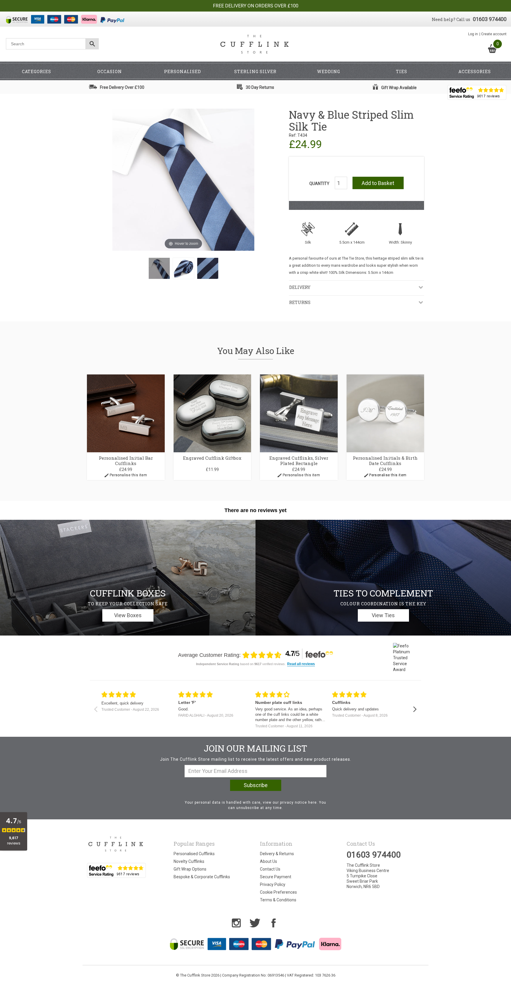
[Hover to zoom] (183, 179)
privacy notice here (298, 802)
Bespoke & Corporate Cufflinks (202, 876)
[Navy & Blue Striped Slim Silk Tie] (159, 268)
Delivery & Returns (277, 853)
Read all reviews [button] (301, 664)
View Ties (383, 615)
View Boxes (128, 615)
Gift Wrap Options (190, 869)
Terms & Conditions (278, 900)
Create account (494, 34)
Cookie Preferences (278, 892)
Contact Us (270, 869)
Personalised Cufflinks (194, 853)
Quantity (319, 183)
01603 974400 (490, 19)
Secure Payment (275, 876)
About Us (268, 861)
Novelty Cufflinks (189, 861)
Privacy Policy (272, 884)
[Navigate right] (415, 709)
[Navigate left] (95, 709)
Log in (473, 34)
